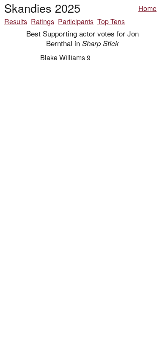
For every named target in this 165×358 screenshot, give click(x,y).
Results (15, 21)
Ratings (42, 21)
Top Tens (111, 21)
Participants (76, 21)
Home (147, 8)
